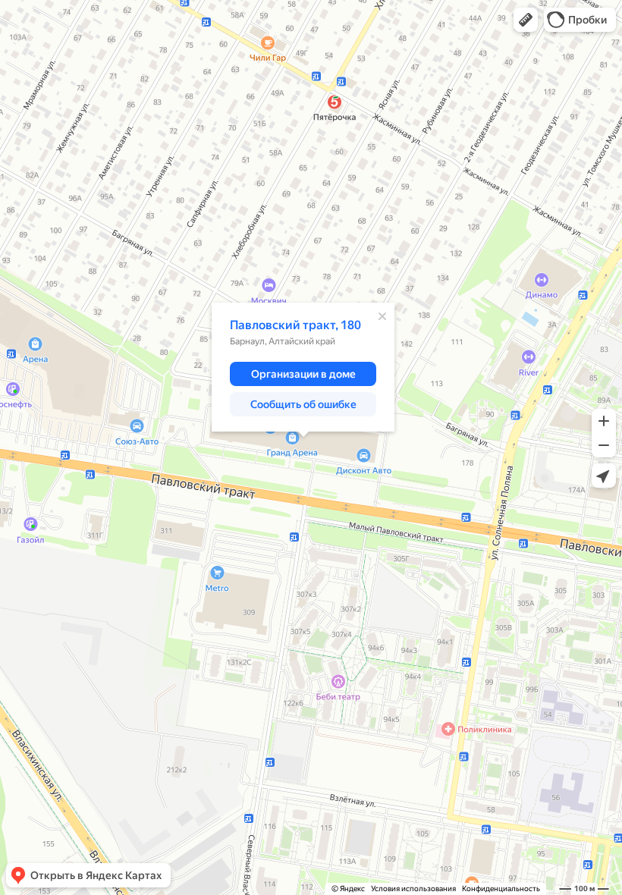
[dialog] (303, 367)
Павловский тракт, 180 (295, 325)
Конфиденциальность (501, 888)
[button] (526, 20)
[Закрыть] (382, 316)
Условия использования (413, 888)
